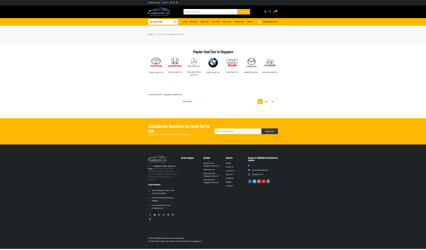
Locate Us (229, 167)
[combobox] (216, 12)
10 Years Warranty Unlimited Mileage (162, 199)
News (249, 22)
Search (244, 11)
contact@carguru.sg (260, 170)
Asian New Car (209, 169)
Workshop (239, 22)
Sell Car (215, 22)
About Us (229, 174)
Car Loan (227, 22)
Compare (229, 186)
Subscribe (269, 131)
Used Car (193, 22)
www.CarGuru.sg (177, 238)
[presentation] (150, 66)
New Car (204, 22)
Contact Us (230, 171)
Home (184, 22)
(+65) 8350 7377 (270, 22)
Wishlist (229, 182)
